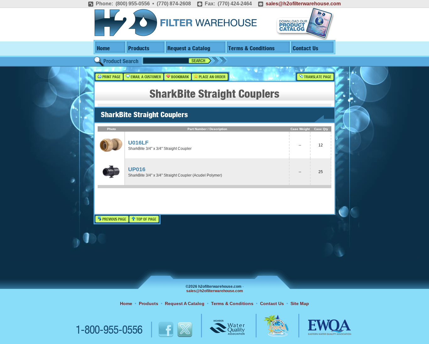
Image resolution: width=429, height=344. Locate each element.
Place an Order (211, 77)
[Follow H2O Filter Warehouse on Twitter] (184, 330)
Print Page (111, 77)
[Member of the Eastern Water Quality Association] (323, 330)
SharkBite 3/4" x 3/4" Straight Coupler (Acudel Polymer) (175, 175)
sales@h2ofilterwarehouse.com (303, 3)
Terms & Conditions (251, 49)
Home (103, 49)
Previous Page (113, 219)
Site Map (300, 303)
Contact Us (305, 49)
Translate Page (317, 77)
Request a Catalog (188, 49)
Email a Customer (145, 77)
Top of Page (145, 219)
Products (138, 49)
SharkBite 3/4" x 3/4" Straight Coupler (160, 148)
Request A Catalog (184, 303)
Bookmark (179, 77)
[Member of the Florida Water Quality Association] (269, 330)
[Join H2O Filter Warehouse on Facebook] (159, 330)
